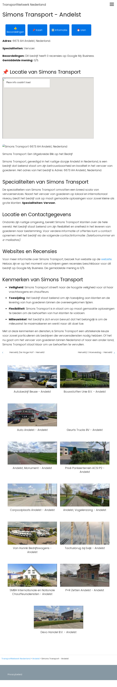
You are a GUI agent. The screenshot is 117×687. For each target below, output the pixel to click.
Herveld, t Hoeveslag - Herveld (95, 352)
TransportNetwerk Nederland (24, 4)
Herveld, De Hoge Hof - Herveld (26, 352)
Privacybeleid (15, 674)
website (106, 259)
